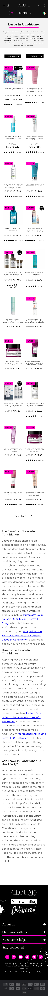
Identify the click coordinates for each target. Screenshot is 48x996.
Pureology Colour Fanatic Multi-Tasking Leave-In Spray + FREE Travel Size (35, 230)
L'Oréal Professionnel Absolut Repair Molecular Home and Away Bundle (13, 274)
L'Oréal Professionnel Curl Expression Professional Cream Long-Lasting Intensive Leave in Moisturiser (34, 363)
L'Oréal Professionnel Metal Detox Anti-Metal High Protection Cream (35, 405)
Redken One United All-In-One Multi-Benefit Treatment (21, 717)
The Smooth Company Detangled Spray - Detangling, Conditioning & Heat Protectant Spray (13, 321)
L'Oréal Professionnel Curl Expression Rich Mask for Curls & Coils (34, 449)
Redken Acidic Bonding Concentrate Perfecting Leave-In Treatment (34, 138)
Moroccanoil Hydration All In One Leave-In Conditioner (34, 274)
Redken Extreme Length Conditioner (13, 229)
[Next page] (32, 516)
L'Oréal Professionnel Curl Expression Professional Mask (13, 363)
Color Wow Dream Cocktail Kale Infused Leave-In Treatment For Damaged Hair (13, 186)
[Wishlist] (39, 5)
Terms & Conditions (12, 972)
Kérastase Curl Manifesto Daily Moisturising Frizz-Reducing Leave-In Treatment (35, 494)
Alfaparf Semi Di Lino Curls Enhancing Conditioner (34, 184)
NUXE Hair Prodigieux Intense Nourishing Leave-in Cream (13, 449)
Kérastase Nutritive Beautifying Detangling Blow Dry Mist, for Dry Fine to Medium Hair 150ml (34, 321)
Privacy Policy (36, 972)
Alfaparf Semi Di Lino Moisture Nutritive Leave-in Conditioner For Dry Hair (35, 90)
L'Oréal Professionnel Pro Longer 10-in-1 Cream (13, 493)
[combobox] (24, 13)
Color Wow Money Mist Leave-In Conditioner (13, 137)
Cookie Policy (25, 972)
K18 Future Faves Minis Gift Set (13, 89)
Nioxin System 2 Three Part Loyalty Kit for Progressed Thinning (13, 405)
